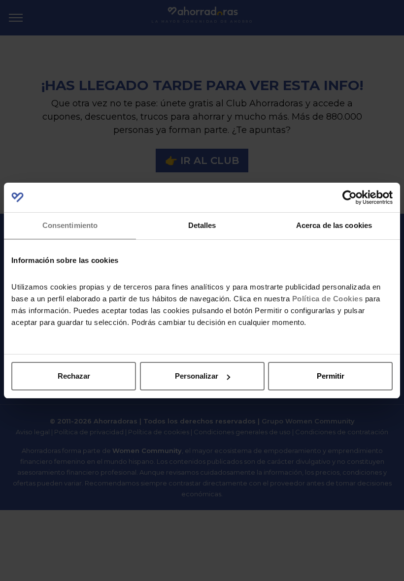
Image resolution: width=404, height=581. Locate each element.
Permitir (330, 376)
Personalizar (196, 376)
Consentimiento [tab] (70, 225)
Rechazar (74, 376)
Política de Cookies (327, 298)
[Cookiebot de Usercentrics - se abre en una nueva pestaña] (349, 197)
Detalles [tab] (202, 225)
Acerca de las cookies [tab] (334, 225)
